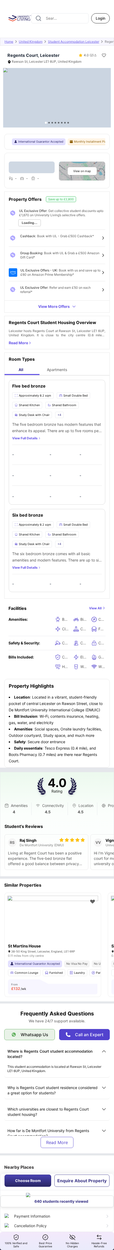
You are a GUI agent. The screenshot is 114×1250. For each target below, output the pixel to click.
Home (9, 42)
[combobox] (60, 18)
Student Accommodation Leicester (73, 42)
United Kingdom (30, 42)
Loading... (29, 223)
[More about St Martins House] (52, 926)
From (18, 987)
